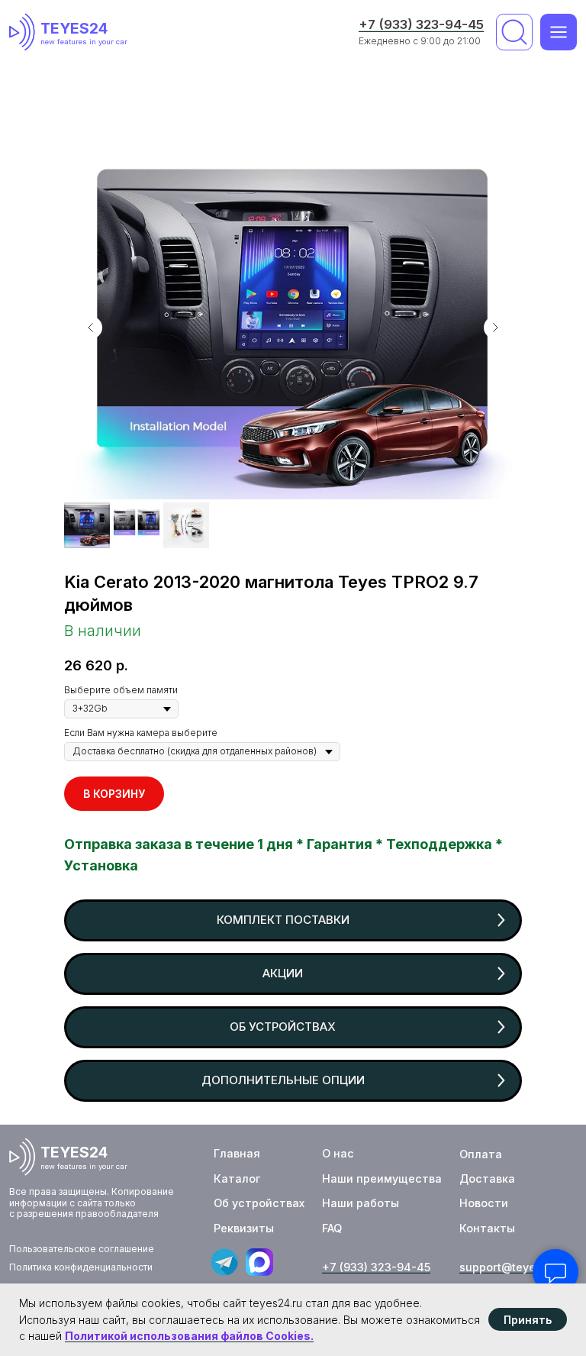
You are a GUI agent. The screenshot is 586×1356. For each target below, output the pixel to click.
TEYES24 (74, 28)
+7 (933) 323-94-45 (421, 24)
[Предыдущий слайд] (90, 327)
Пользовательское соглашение (81, 1248)
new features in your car (83, 41)
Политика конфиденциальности (81, 1267)
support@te (491, 1267)
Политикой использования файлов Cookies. (189, 1335)
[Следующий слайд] (495, 327)
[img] (25, 32)
